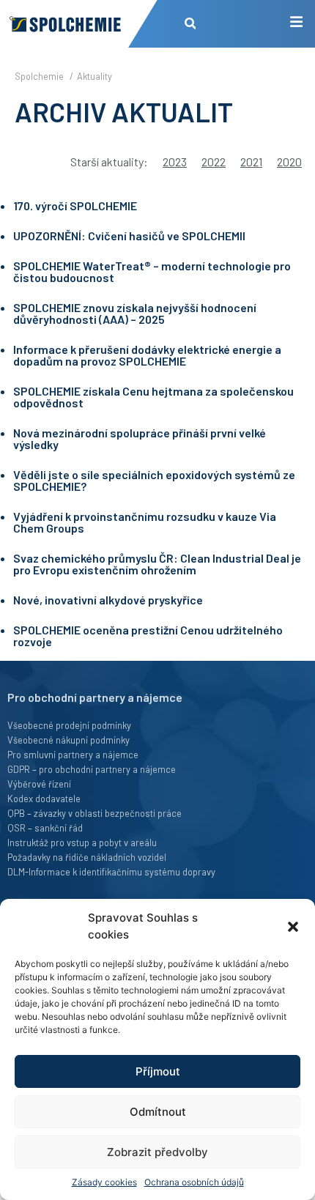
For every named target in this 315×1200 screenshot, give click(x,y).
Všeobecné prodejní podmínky (69, 725)
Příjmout (158, 1071)
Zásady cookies (104, 1182)
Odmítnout (158, 1112)
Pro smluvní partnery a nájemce (72, 754)
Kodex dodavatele (44, 798)
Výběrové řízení (39, 784)
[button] (293, 926)
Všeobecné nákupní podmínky (68, 740)
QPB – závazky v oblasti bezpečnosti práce (94, 813)
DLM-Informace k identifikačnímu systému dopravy (111, 872)
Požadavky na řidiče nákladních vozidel (86, 857)
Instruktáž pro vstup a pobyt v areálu (82, 842)
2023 (175, 161)
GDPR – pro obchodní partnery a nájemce (91, 769)
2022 (213, 161)
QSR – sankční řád (45, 828)
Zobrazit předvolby (157, 1152)
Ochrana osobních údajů (194, 1182)
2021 (251, 161)
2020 (289, 161)
